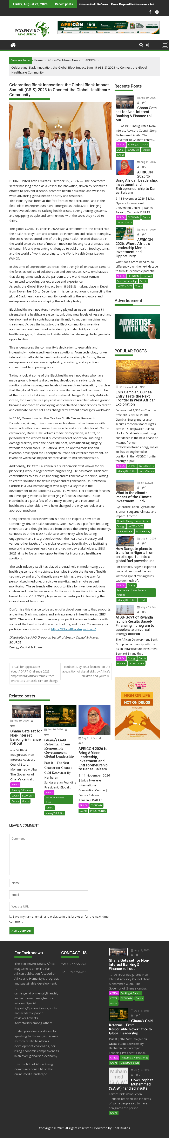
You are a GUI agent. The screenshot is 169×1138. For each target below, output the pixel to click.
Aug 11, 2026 (89, 738)
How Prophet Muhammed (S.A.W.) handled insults (115, 4)
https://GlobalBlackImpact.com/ (73, 629)
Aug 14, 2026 (141, 1070)
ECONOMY (28, 795)
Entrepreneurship (127, 281)
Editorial (147, 275)
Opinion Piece (125, 531)
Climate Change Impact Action (133, 521)
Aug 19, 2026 (21, 720)
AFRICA (15, 784)
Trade (138, 286)
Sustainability (143, 531)
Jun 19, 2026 (125, 386)
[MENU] (165, 45)
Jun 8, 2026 (146, 482)
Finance (121, 663)
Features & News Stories (55, 800)
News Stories (147, 471)
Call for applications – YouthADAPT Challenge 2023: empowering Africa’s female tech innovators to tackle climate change (34, 673)
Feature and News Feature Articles (131, 592)
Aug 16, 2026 (55, 729)
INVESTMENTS (98, 810)
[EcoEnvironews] (13, 44)
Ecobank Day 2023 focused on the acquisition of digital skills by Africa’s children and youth (86, 671)
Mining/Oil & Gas (55, 813)
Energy (131, 465)
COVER (15, 795)
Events (15, 801)
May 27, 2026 (148, 607)
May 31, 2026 (148, 538)
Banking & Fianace (22, 790)
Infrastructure (136, 663)
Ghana (25, 801)
